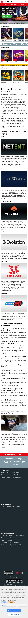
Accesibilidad (17, 542)
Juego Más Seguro (6, 535)
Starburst (12, 164)
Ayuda (3, 475)
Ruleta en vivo (10, 506)
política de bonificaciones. (21, 23)
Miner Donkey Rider (4, 61)
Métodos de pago (6, 477)
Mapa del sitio (17, 477)
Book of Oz (11, 192)
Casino (22, 4)
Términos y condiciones (8, 538)
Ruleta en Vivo (13, 4)
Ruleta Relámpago (12, 256)
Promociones (16, 472)
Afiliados (16, 475)
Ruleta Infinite (3, 40)
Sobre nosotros (5, 472)
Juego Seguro (16, 444)
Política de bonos (19, 535)
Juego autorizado (6, 542)
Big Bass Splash (16, 82)
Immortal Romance (13, 193)
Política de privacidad (7, 540)
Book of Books (4, 82)
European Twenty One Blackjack (18, 40)
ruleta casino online (5, 163)
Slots (5, 4)
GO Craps (15, 61)
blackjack (14, 163)
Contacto (9, 475)
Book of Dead (17, 318)
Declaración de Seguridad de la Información (13, 545)
